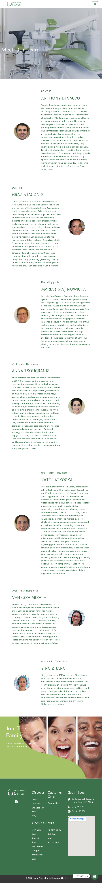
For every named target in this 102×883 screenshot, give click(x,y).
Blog (34, 815)
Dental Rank (70, 878)
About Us (36, 803)
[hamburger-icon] (95, 4)
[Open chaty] (94, 876)
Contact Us (53, 803)
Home (35, 799)
